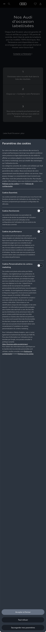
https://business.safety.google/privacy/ (15, 344)
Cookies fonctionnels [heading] (10, 211)
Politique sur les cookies (10, 184)
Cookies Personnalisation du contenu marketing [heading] (17, 265)
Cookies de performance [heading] (12, 231)
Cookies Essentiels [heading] (9, 193)
